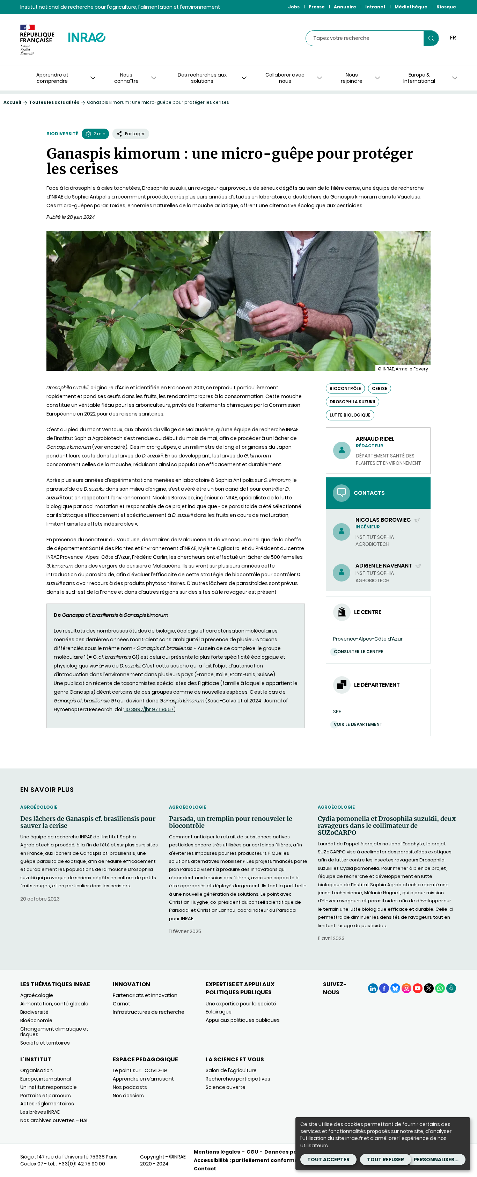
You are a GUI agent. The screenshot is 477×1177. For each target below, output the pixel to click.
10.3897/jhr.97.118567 (149, 709)
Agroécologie (38, 807)
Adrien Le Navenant (384, 566)
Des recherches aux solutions (202, 78)
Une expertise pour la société (241, 1003)
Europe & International (419, 78)
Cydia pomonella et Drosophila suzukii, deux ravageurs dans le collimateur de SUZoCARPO (387, 825)
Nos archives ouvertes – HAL (54, 1120)
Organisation (36, 1070)
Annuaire (345, 7)
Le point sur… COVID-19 (140, 1070)
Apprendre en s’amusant (143, 1078)
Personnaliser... (436, 1159)
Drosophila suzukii (352, 402)
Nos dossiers (128, 1095)
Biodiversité (62, 134)
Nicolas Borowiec (383, 520)
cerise (379, 388)
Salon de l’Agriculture (231, 1070)
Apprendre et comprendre (52, 78)
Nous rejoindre (351, 78)
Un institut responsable (48, 1087)
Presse (317, 7)
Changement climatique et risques (54, 1031)
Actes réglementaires (47, 1103)
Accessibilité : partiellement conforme (246, 1160)
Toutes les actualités (54, 102)
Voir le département (358, 724)
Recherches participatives (238, 1078)
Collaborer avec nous (284, 78)
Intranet (375, 7)
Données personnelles (295, 1151)
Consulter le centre (358, 652)
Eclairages (219, 1011)
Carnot (121, 1003)
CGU (252, 1151)
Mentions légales (217, 1151)
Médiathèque (411, 7)
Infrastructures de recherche (148, 1012)
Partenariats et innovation (145, 995)
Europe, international (45, 1078)
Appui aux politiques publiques (243, 1020)
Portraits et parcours (45, 1095)
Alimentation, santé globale (54, 1003)
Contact (205, 1168)
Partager (135, 134)
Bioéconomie (36, 1020)
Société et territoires (45, 1042)
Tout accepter (328, 1159)
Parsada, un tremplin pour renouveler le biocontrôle (230, 822)
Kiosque (446, 7)
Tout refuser (385, 1159)
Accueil (12, 102)
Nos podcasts (130, 1087)
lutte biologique (350, 415)
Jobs (294, 7)
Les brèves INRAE (40, 1112)
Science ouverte (225, 1087)
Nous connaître (126, 78)
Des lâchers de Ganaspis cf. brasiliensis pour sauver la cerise (87, 822)
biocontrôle (345, 388)
